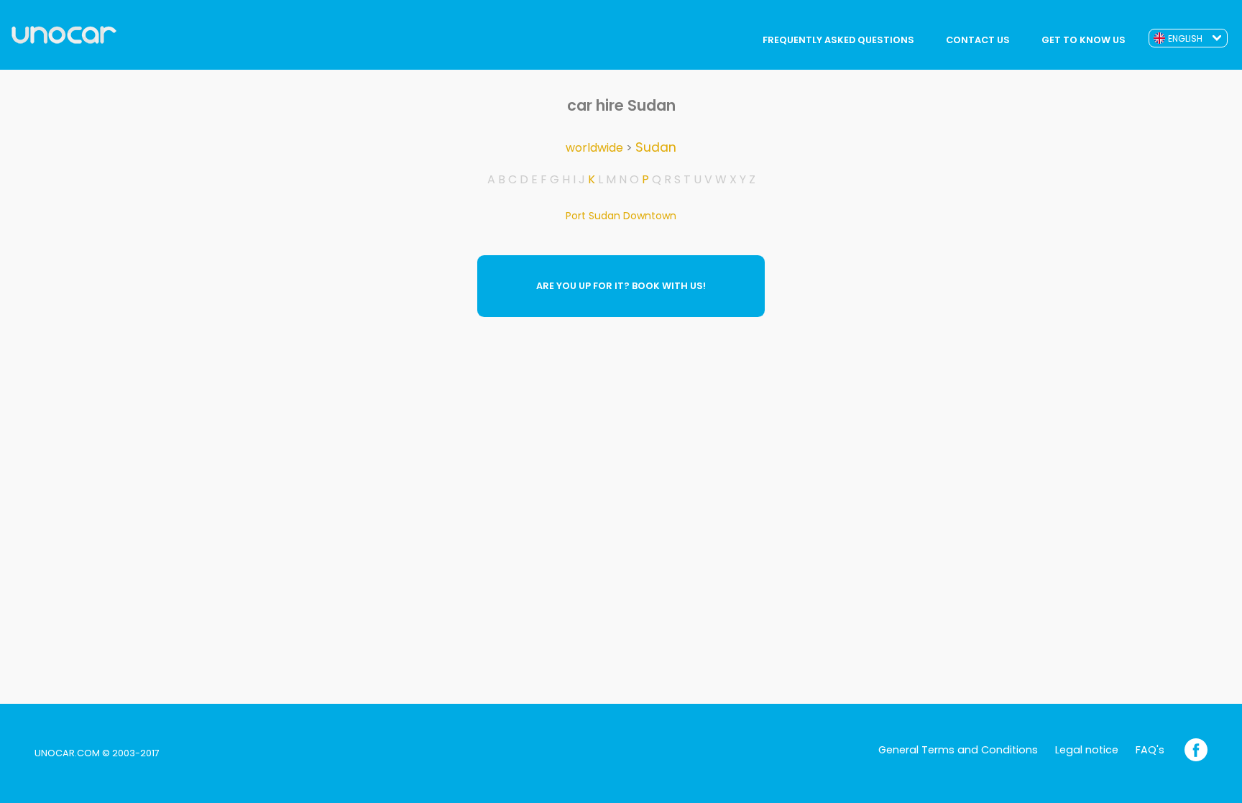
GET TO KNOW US (1083, 40)
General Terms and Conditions (958, 750)
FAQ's (1150, 750)
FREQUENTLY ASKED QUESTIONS (838, 40)
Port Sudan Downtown (621, 215)
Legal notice (1086, 750)
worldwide (594, 147)
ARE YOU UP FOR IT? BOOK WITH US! (621, 286)
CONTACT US (978, 40)
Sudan (655, 147)
